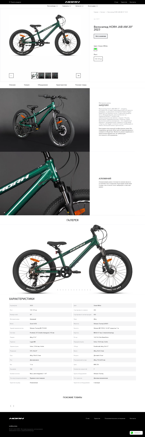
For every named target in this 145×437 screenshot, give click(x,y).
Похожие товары (80, 85)
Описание (12, 85)
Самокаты (65, 6)
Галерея (26, 85)
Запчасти (78, 6)
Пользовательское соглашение (115, 418)
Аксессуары (92, 6)
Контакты (133, 2)
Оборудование (43, 85)
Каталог (103, 12)
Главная (96, 12)
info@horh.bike (13, 426)
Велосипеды (51, 6)
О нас (116, 2)
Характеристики (61, 85)
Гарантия (124, 2)
